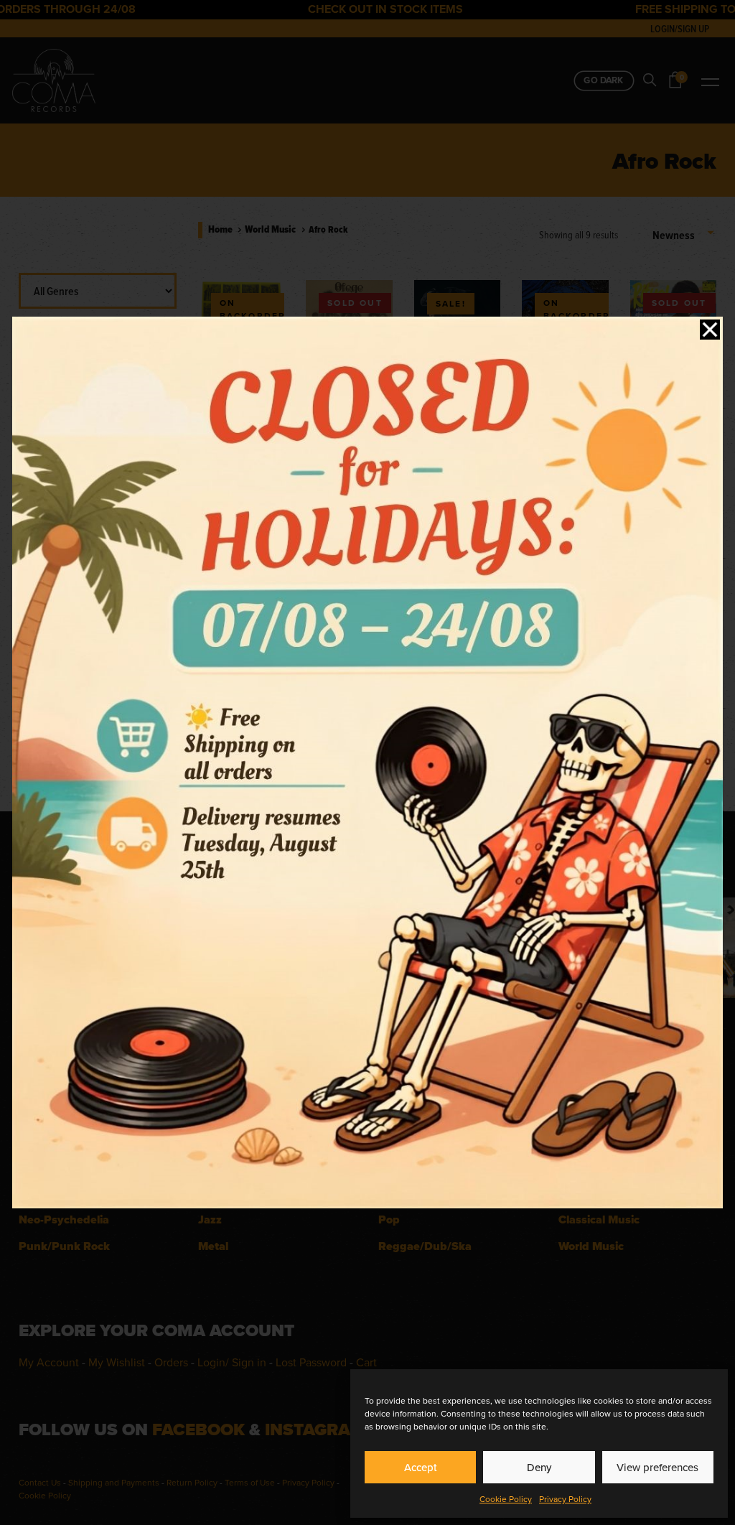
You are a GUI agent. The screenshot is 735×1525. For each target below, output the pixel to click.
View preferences (657, 1467)
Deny (539, 1467)
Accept (420, 1467)
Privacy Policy (565, 1499)
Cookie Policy (505, 1499)
